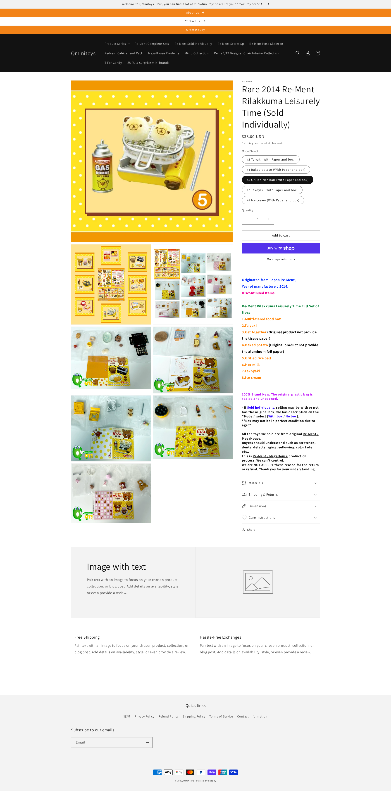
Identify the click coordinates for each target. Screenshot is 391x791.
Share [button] (251, 530)
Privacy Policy (144, 716)
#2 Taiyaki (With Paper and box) (271, 159)
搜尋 (127, 716)
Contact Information (252, 716)
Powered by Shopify (206, 780)
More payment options (281, 259)
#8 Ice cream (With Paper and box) (273, 200)
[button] (117, 43)
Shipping (247, 143)
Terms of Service (221, 716)
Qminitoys (188, 780)
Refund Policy (168, 716)
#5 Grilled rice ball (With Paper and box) (278, 180)
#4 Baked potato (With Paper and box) (276, 170)
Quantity (247, 210)
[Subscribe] (147, 742)
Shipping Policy (194, 716)
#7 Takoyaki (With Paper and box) (272, 190)
